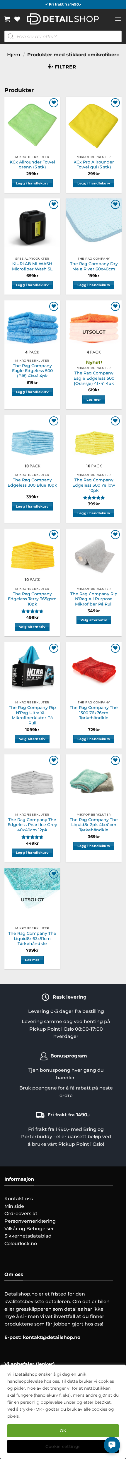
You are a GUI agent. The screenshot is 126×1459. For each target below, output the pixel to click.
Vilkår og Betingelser (29, 1228)
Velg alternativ (32, 627)
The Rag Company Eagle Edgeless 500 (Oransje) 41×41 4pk (94, 378)
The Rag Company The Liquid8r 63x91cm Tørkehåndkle (32, 938)
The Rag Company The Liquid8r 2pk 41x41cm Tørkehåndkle (94, 824)
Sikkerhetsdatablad (28, 1236)
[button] (7, 19)
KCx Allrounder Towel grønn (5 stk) (32, 165)
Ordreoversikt (21, 1213)
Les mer (93, 399)
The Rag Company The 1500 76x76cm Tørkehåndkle (94, 712)
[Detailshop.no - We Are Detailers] (63, 18)
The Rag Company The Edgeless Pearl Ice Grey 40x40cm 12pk (32, 824)
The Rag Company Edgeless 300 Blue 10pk (32, 482)
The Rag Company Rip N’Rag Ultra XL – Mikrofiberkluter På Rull (32, 715)
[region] (63, 1412)
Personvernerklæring (30, 1221)
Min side (14, 1206)
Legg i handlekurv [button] (32, 183)
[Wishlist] (17, 19)
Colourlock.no (20, 1243)
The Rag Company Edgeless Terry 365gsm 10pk (32, 599)
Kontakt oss (18, 1198)
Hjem (13, 54)
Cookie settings (62, 1446)
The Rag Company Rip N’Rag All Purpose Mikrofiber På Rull (94, 599)
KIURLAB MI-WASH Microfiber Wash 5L (32, 266)
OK (63, 1430)
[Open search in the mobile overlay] (63, 36)
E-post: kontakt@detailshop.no (42, 1337)
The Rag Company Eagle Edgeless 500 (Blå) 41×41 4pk (32, 370)
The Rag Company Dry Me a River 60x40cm (94, 266)
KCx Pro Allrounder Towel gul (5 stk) (94, 165)
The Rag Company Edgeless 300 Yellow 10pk (93, 485)
